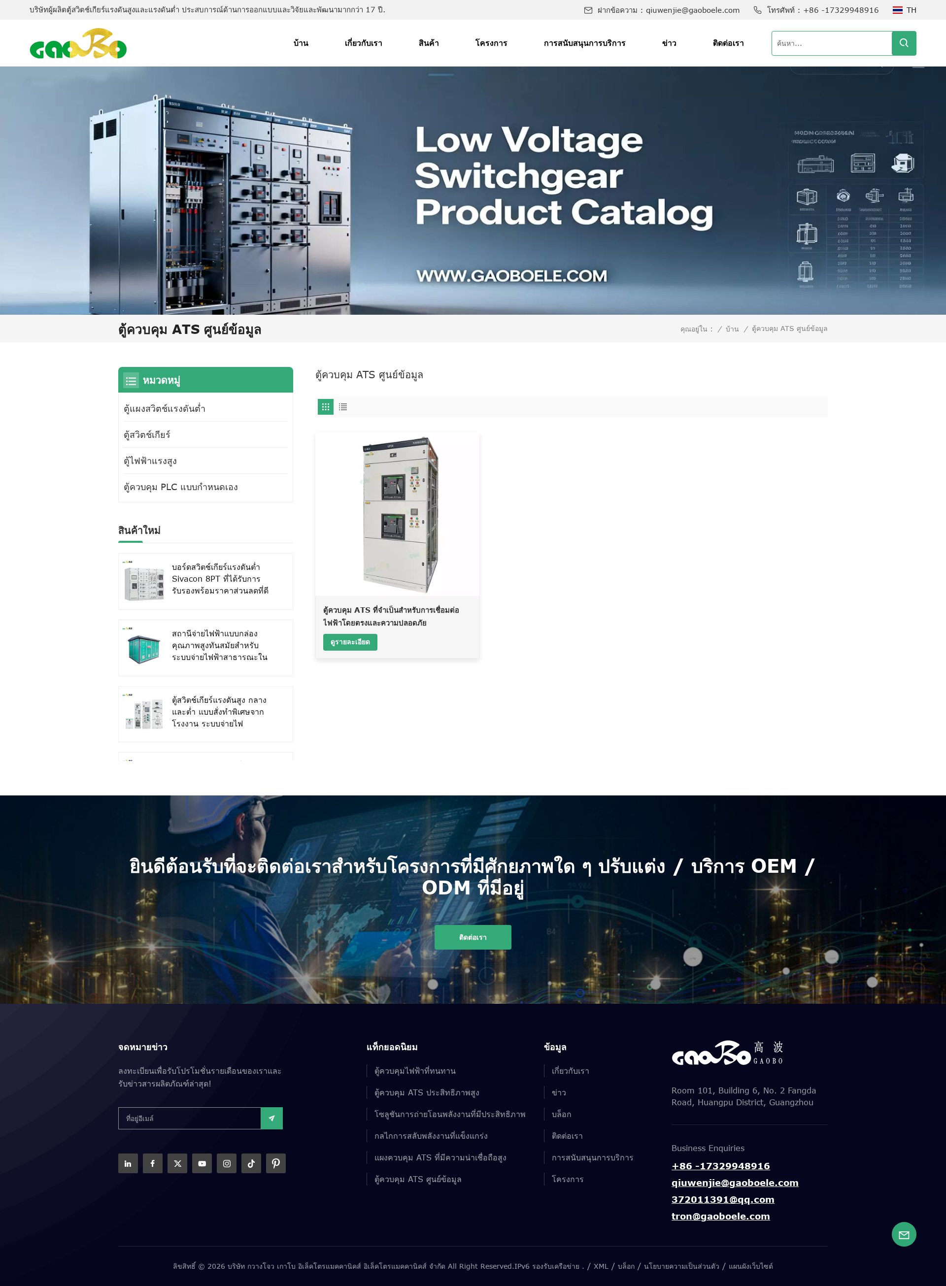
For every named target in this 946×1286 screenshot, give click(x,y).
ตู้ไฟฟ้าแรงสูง (150, 460)
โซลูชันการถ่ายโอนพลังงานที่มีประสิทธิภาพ (450, 1114)
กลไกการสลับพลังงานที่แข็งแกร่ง (431, 1135)
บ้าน (301, 42)
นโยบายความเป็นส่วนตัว (681, 1266)
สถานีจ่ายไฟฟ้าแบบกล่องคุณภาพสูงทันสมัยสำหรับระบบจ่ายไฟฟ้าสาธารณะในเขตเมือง (220, 646)
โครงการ (491, 42)
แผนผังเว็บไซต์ (751, 1266)
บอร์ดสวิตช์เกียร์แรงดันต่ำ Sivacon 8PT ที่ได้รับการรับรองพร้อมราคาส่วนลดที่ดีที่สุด (220, 579)
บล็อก (562, 1114)
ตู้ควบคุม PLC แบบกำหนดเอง (181, 486)
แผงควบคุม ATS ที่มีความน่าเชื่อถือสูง (440, 1157)
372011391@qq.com (723, 1199)
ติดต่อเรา (728, 42)
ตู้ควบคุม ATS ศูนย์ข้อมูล (418, 1179)
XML (601, 1266)
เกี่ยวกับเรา (363, 42)
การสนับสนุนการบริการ (585, 42)
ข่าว (669, 42)
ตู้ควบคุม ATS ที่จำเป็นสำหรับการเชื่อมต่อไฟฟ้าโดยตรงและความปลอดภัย (391, 616)
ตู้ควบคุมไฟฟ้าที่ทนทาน (415, 1070)
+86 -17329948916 (841, 9)
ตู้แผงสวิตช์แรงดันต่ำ (164, 408)
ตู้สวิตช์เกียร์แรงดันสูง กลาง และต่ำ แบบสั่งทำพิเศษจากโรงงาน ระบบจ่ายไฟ (219, 711)
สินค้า (429, 42)
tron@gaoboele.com (721, 1216)
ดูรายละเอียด (350, 641)
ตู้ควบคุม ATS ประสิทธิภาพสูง (426, 1092)
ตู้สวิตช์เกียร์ (147, 434)
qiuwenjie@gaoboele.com (693, 9)
